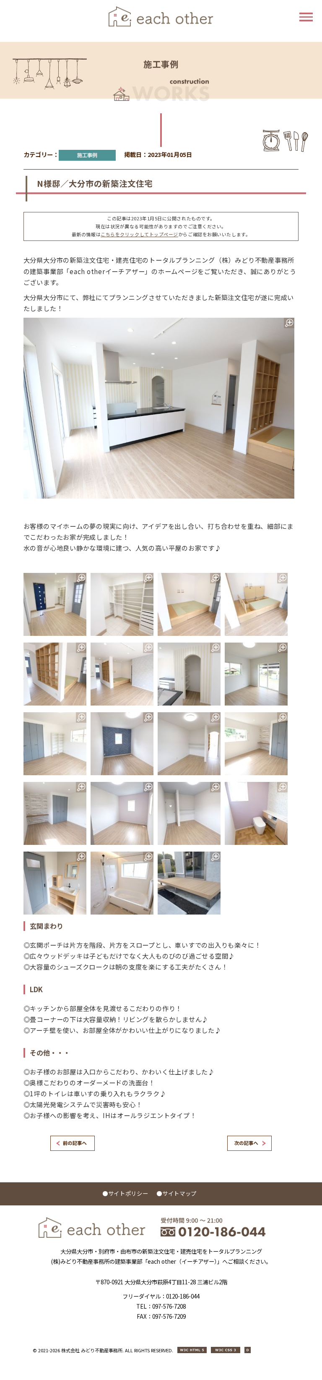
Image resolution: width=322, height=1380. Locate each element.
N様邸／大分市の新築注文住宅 (95, 183)
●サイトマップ (176, 1193)
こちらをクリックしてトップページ (139, 234)
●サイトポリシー (125, 1193)
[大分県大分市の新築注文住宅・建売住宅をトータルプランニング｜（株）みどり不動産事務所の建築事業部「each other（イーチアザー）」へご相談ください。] (92, 1235)
